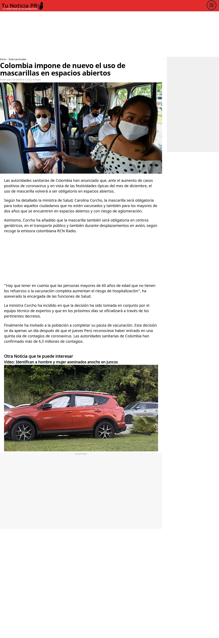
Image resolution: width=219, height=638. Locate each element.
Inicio (3, 59)
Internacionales (17, 59)
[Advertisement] (89, 33)
